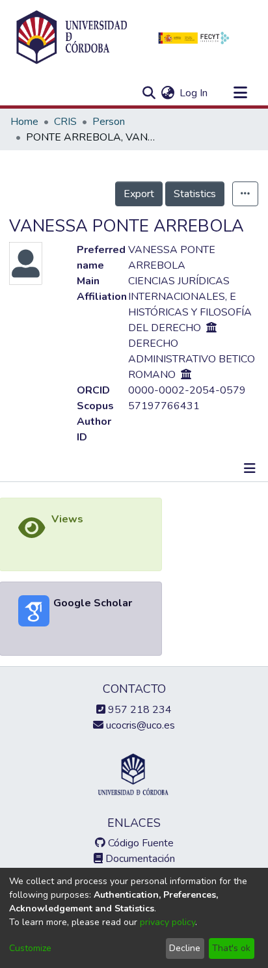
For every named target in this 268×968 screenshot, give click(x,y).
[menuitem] (167, 93)
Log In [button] (194, 93)
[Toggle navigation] (240, 93)
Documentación (139, 859)
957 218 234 (138, 710)
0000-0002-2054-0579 (187, 390)
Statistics (195, 194)
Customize (30, 948)
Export (139, 194)
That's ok (231, 948)
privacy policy (167, 922)
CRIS (65, 121)
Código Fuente (139, 843)
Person (108, 121)
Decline (184, 948)
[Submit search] (149, 93)
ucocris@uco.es (139, 725)
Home (24, 121)
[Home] (71, 37)
